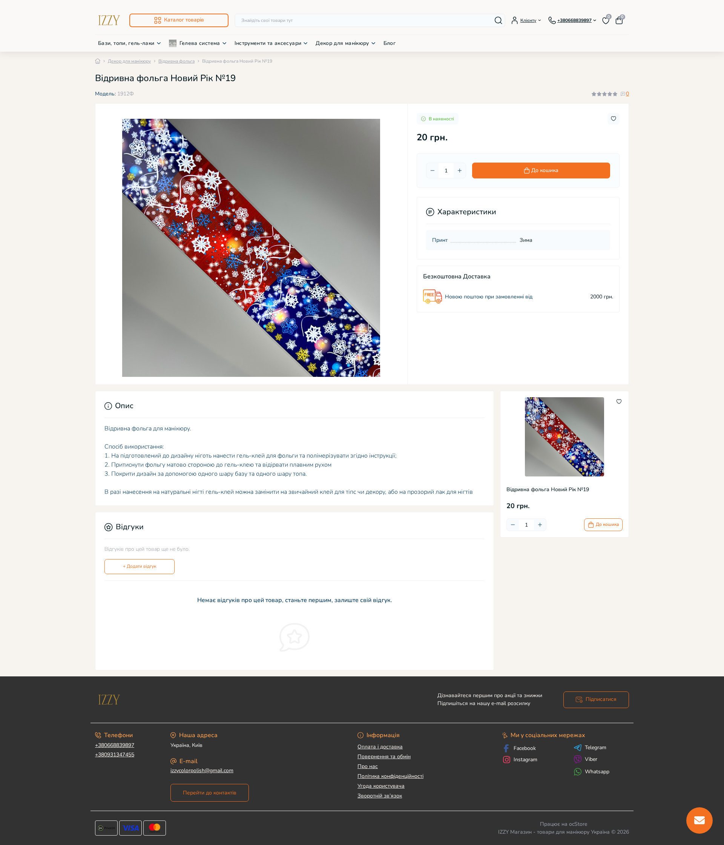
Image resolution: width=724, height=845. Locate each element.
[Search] (498, 20)
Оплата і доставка (380, 746)
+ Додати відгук (139, 566)
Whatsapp (597, 771)
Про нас (367, 766)
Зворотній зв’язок (379, 795)
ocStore (578, 824)
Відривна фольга (176, 61)
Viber (591, 759)
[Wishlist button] (613, 118)
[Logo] (109, 20)
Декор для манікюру (342, 43)
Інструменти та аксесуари (268, 43)
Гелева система (199, 43)
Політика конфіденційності (390, 776)
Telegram (595, 747)
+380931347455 (114, 754)
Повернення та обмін (384, 756)
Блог (389, 43)
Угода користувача (381, 786)
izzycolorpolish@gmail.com (201, 770)
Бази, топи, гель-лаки (126, 43)
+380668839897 (114, 745)
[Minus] (432, 170)
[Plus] (460, 170)
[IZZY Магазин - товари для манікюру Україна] (226, 699)
